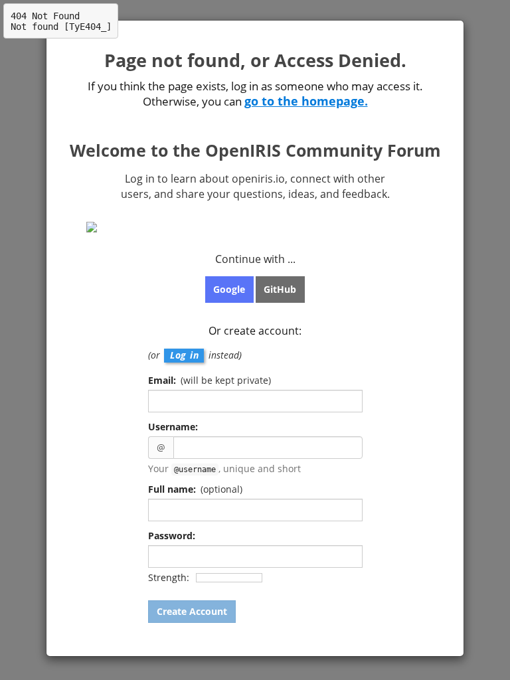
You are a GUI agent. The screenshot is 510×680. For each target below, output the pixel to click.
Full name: (195, 489)
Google (229, 289)
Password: (171, 535)
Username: (173, 426)
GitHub (280, 289)
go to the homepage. (306, 101)
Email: (209, 380)
